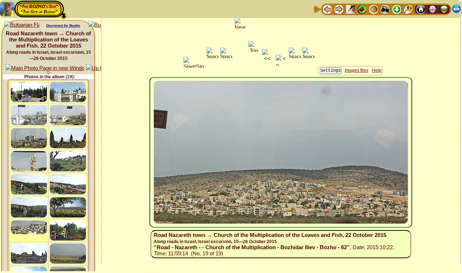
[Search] (408, 9)
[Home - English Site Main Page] (432, 9)
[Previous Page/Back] (327, 9)
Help (377, 70)
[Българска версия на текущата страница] (22, 25)
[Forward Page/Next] (339, 9)
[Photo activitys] (385, 9)
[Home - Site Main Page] (421, 9)
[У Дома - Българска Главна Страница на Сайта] (444, 9)
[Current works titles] (373, 9)
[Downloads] (396, 9)
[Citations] (362, 9)
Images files (356, 70)
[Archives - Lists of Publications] (350, 9)
